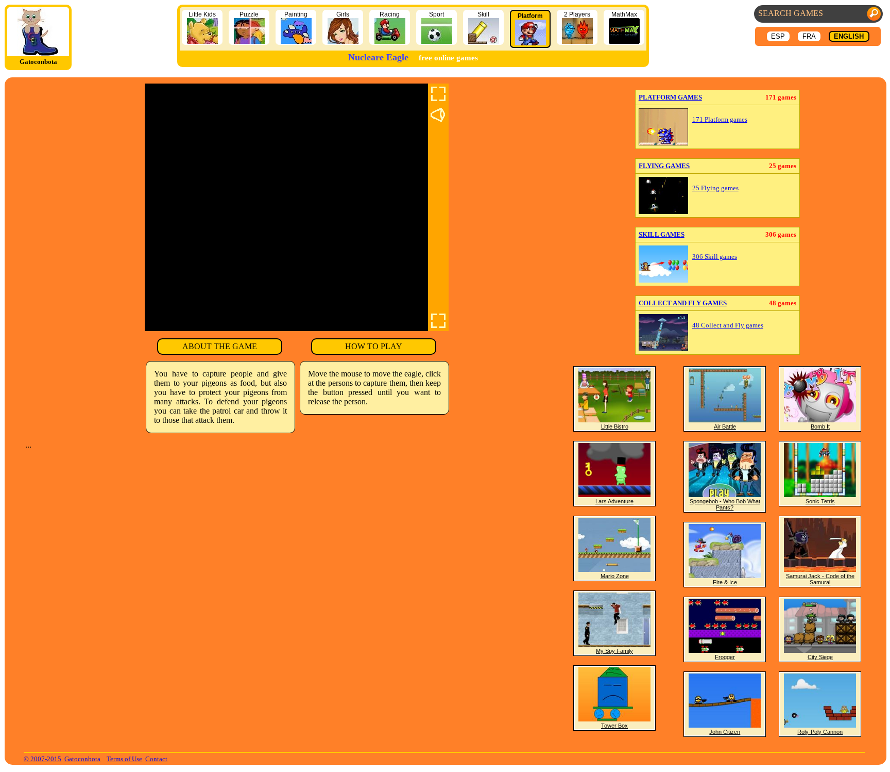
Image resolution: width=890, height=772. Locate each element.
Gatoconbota (82, 759)
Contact (156, 759)
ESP (778, 36)
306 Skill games (714, 256)
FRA (809, 36)
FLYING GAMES (664, 166)
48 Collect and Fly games (727, 325)
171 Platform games (719, 119)
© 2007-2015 (42, 759)
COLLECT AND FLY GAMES (683, 303)
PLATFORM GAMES (670, 97)
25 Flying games (715, 188)
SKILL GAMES (661, 234)
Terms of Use (124, 759)
